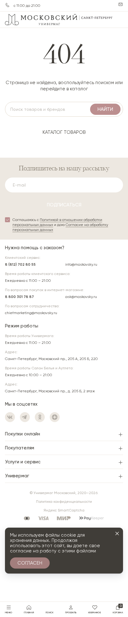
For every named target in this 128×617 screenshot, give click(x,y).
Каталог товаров (64, 132)
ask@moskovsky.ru (81, 297)
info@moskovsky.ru (81, 264)
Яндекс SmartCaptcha (64, 510)
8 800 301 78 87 (19, 297)
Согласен (29, 563)
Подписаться (64, 205)
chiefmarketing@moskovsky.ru (31, 313)
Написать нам (120, 4)
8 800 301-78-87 (7, 4)
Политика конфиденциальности (64, 501)
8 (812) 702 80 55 (20, 264)
